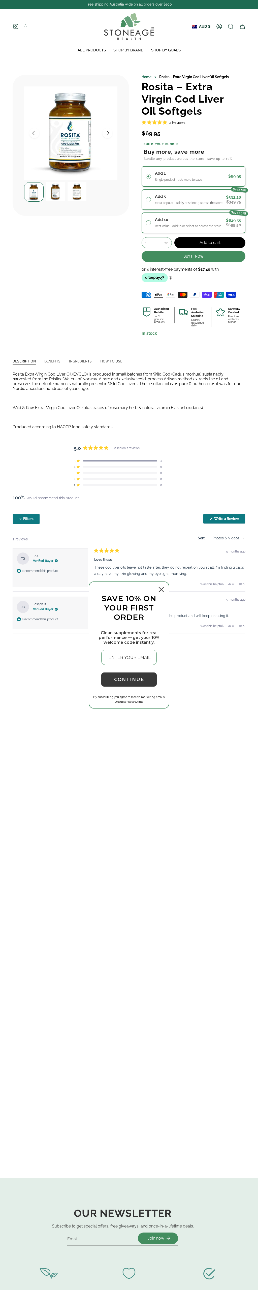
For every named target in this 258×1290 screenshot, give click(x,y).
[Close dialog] (161, 589)
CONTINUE (129, 679)
